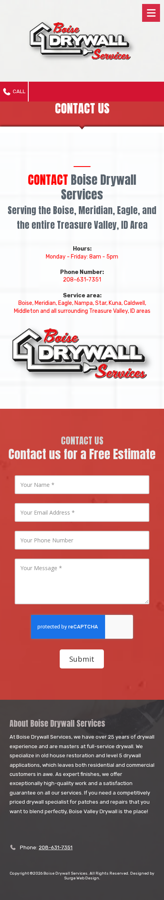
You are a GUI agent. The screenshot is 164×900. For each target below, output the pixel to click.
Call (18, 91)
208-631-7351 (55, 847)
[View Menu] (151, 13)
